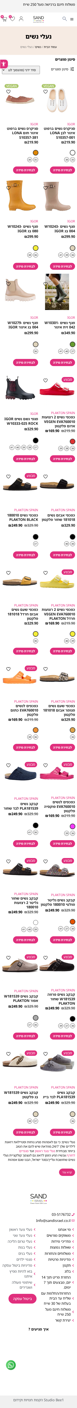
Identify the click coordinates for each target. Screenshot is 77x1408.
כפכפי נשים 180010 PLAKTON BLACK (22, 517)
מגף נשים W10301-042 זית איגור (59, 324)
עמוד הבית (50, 47)
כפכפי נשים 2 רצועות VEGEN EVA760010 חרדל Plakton (58, 614)
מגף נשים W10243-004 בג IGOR (59, 228)
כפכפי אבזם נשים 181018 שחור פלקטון (58, 517)
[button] (72, 19)
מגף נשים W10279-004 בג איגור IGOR (23, 324)
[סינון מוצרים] (72, 69)
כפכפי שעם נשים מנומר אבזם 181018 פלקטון (59, 710)
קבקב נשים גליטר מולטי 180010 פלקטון (58, 902)
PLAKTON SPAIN (63, 413)
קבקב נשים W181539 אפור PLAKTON (21, 998)
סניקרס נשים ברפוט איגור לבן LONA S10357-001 (59, 133)
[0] (12, 20)
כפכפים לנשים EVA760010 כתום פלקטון (24, 710)
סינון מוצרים (59, 69)
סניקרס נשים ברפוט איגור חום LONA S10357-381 (22, 133)
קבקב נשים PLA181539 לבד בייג (59, 1094)
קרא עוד (67, 1172)
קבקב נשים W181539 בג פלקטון (21, 1094)
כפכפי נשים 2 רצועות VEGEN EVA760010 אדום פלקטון (58, 421)
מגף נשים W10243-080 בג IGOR (23, 228)
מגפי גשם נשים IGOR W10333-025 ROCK (21, 421)
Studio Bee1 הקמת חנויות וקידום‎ (38, 1399)
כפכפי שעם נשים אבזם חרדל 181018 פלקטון (23, 614)
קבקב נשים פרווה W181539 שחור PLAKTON (61, 999)
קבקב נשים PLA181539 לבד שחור (21, 805)
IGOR (71, 124)
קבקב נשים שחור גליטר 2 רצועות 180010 (24, 903)
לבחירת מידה (62, 170)
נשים (38, 47)
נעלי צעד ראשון (45, 1151)
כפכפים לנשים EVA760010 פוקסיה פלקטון (59, 806)
